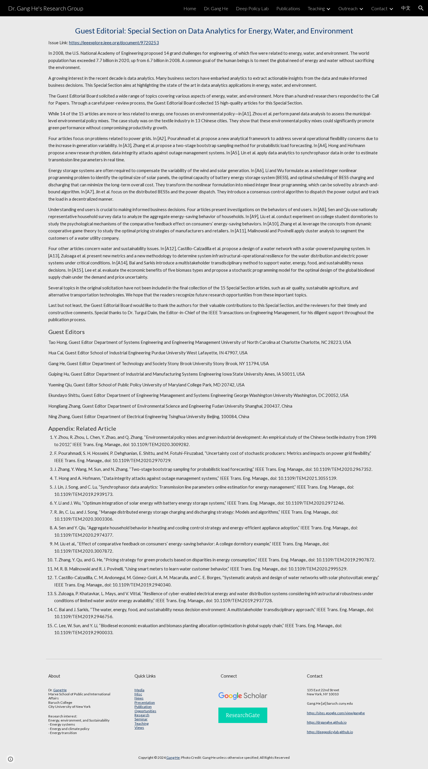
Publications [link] (288, 8)
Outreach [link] (348, 8)
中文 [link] (406, 7)
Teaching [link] (316, 8)
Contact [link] (379, 8)
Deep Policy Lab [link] (252, 8)
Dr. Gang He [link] (216, 8)
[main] (214, 336)
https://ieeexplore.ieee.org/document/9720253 (114, 42)
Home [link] (189, 8)
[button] (421, 8)
